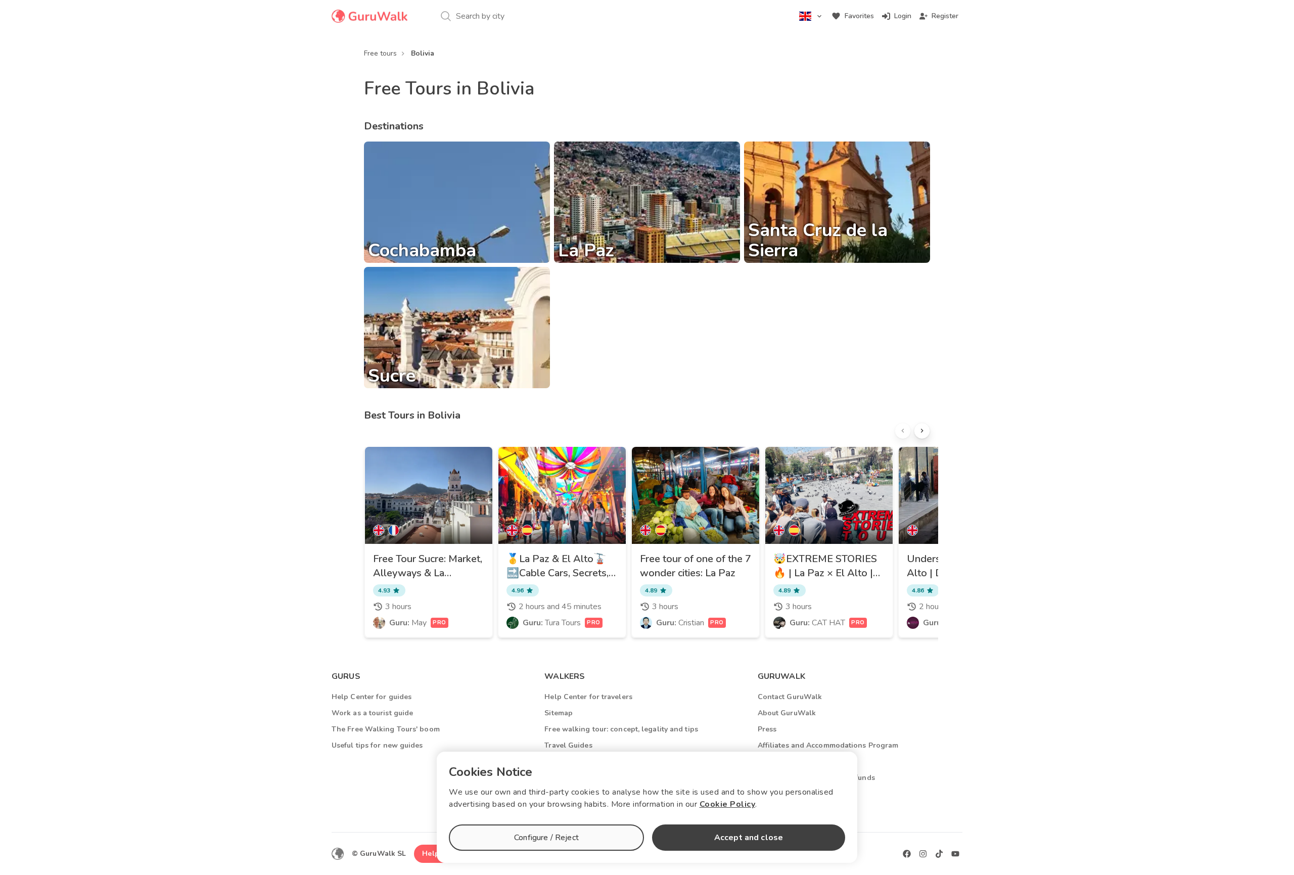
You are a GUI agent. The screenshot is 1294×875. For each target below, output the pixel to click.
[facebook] (907, 854)
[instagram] (923, 854)
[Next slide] (922, 431)
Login (902, 16)
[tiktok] (939, 854)
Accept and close (748, 837)
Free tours (380, 53)
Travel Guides (568, 745)
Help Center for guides (371, 697)
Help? (432, 853)
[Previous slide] (903, 431)
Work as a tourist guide (372, 713)
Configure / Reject (546, 837)
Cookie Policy (728, 804)
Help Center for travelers (588, 697)
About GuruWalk (787, 713)
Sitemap (558, 713)
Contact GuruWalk (790, 697)
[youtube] (955, 854)
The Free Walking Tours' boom (386, 729)
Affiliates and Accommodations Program (828, 745)
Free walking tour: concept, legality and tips (621, 729)
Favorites (859, 16)
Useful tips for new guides (377, 745)
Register (945, 16)
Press (767, 729)
